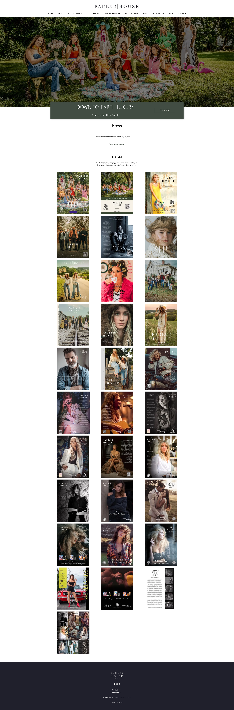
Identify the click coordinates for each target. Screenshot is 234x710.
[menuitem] (50, 13)
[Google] (120, 684)
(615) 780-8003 (117, 690)
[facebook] (114, 684)
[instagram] (117, 684)
